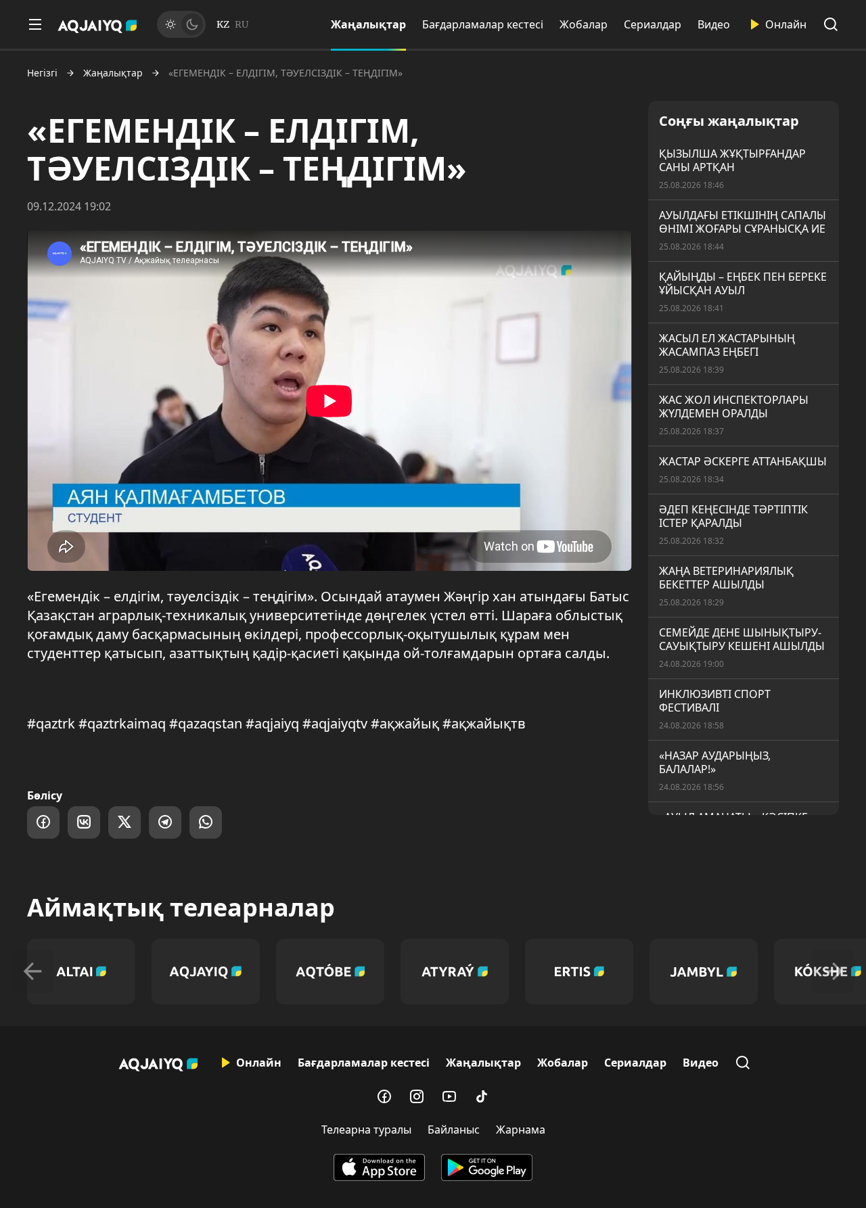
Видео (714, 24)
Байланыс (454, 1129)
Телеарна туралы (366, 1129)
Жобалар (584, 24)
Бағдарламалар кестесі (482, 24)
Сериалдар (652, 24)
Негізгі (42, 73)
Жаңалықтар (368, 24)
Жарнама (520, 1129)
